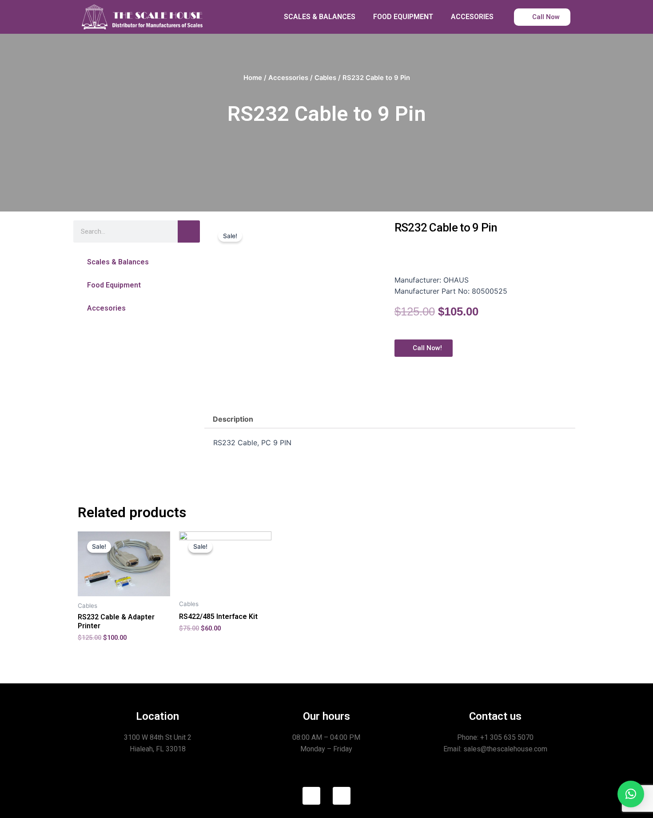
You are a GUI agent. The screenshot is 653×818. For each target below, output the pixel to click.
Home (252, 78)
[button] (136, 261)
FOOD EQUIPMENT (403, 16)
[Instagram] (341, 796)
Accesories (106, 308)
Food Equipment (114, 285)
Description (233, 419)
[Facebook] (311, 796)
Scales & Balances (118, 262)
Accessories (288, 78)
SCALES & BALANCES (319, 16)
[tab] (233, 419)
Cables (325, 78)
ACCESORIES (472, 16)
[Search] (189, 231)
